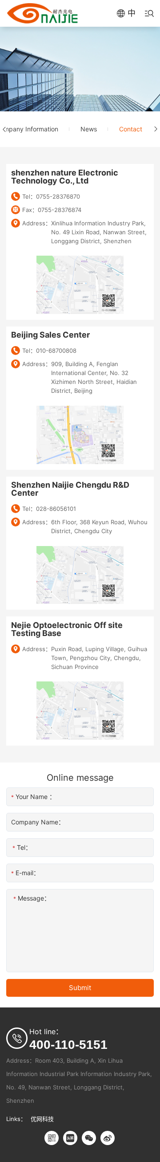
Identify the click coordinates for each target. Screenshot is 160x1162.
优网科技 (42, 1118)
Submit (80, 987)
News (88, 129)
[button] (4, 129)
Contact (130, 129)
